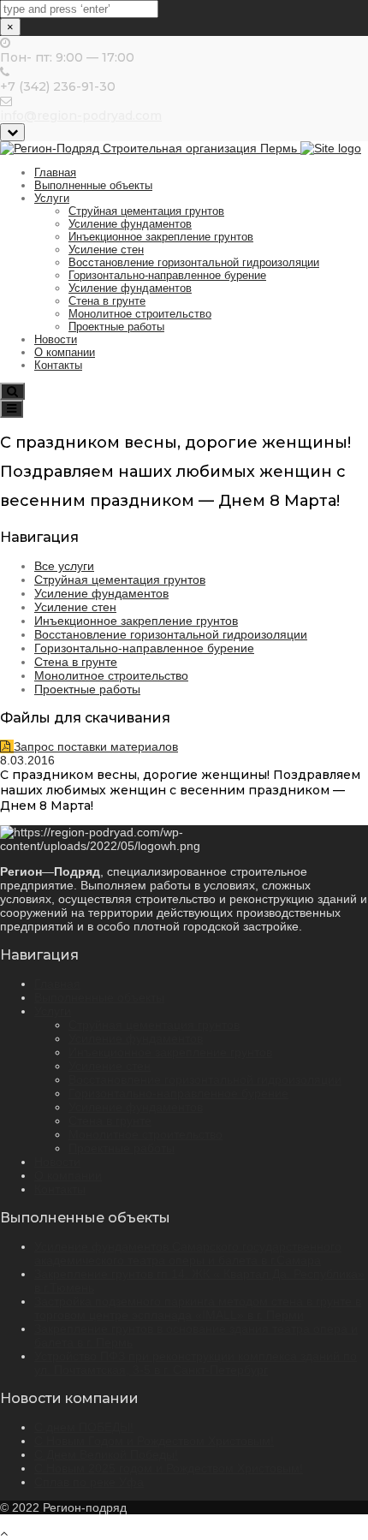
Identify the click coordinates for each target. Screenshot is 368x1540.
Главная (55, 172)
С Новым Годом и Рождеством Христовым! (154, 1441)
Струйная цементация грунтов (146, 211)
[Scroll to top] (4, 1533)
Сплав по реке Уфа (89, 1482)
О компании (64, 352)
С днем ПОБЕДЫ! (84, 1427)
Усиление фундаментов (130, 223)
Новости (55, 339)
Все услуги (64, 566)
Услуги (51, 198)
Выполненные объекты (93, 185)
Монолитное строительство (139, 313)
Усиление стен (106, 249)
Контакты (58, 365)
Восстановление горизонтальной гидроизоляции (193, 262)
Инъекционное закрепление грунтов (160, 236)
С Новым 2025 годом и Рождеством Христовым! (168, 1468)
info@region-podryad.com (81, 115)
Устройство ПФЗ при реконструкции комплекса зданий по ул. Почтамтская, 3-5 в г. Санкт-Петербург (195, 1362)
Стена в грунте (106, 300)
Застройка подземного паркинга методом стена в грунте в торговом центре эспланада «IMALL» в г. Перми (197, 1308)
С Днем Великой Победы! (106, 1454)
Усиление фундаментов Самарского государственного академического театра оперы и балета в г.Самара (187, 1253)
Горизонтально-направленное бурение (167, 275)
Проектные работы (116, 326)
